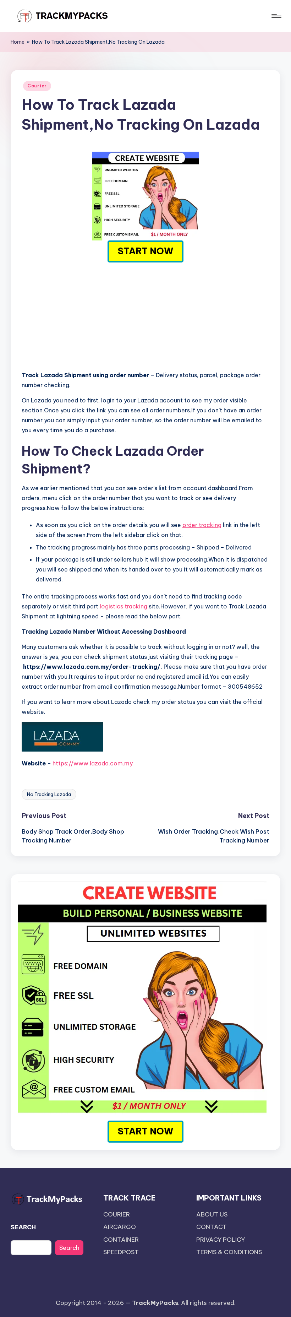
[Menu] (275, 15)
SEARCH (23, 1227)
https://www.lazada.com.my (93, 763)
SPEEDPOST (121, 1252)
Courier (37, 85)
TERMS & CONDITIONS (229, 1252)
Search (69, 1248)
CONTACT (211, 1227)
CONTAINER (121, 1239)
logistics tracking (123, 606)
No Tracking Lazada (49, 794)
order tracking (201, 525)
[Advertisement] (145, 315)
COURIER (116, 1214)
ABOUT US (211, 1214)
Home (17, 42)
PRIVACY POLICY (220, 1239)
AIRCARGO (119, 1227)
